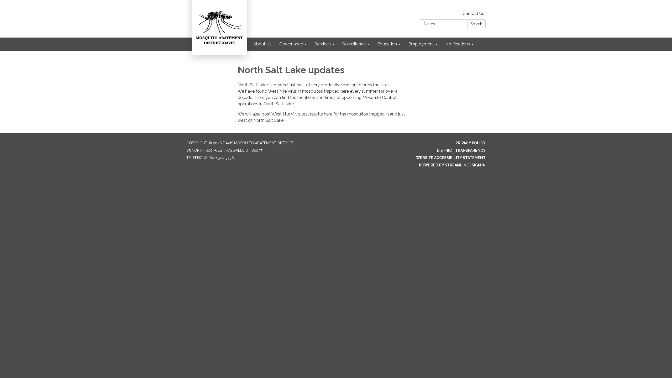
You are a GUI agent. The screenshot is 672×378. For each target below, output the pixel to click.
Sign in (479, 165)
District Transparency (461, 150)
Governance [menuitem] (291, 43)
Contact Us (473, 13)
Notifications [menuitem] (457, 43)
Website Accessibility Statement (451, 158)
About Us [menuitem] (262, 43)
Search (476, 24)
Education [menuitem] (387, 43)
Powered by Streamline (444, 165)
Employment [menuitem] (421, 43)
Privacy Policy (470, 143)
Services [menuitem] (322, 43)
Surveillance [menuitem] (354, 43)
